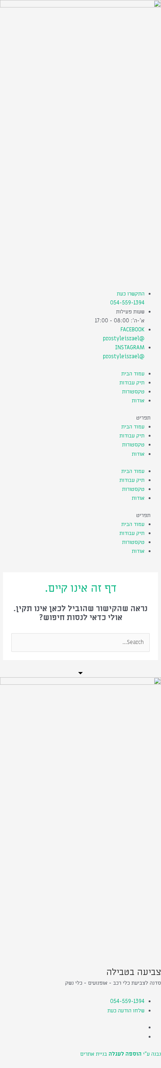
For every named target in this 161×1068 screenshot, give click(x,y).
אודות (138, 400)
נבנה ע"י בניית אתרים (120, 1054)
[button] (80, 418)
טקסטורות (133, 391)
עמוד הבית (133, 373)
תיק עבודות (132, 382)
